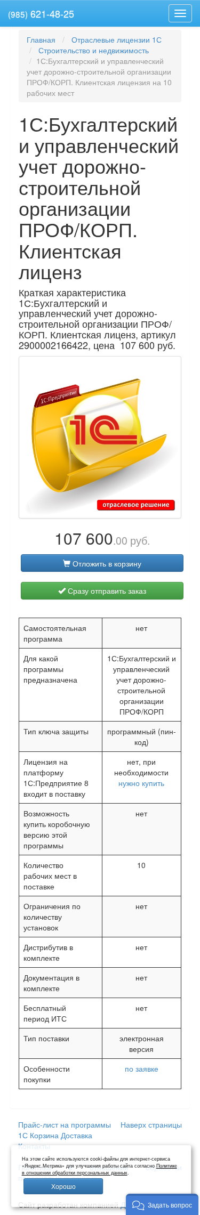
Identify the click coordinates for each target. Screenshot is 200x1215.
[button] (162, 1204)
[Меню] (180, 13)
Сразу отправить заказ (106, 590)
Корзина (44, 1135)
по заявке (141, 1068)
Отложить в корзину (105, 563)
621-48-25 (41, 13)
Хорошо (63, 1185)
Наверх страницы (151, 1124)
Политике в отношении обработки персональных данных (99, 1169)
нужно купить (141, 782)
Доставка (76, 1135)
